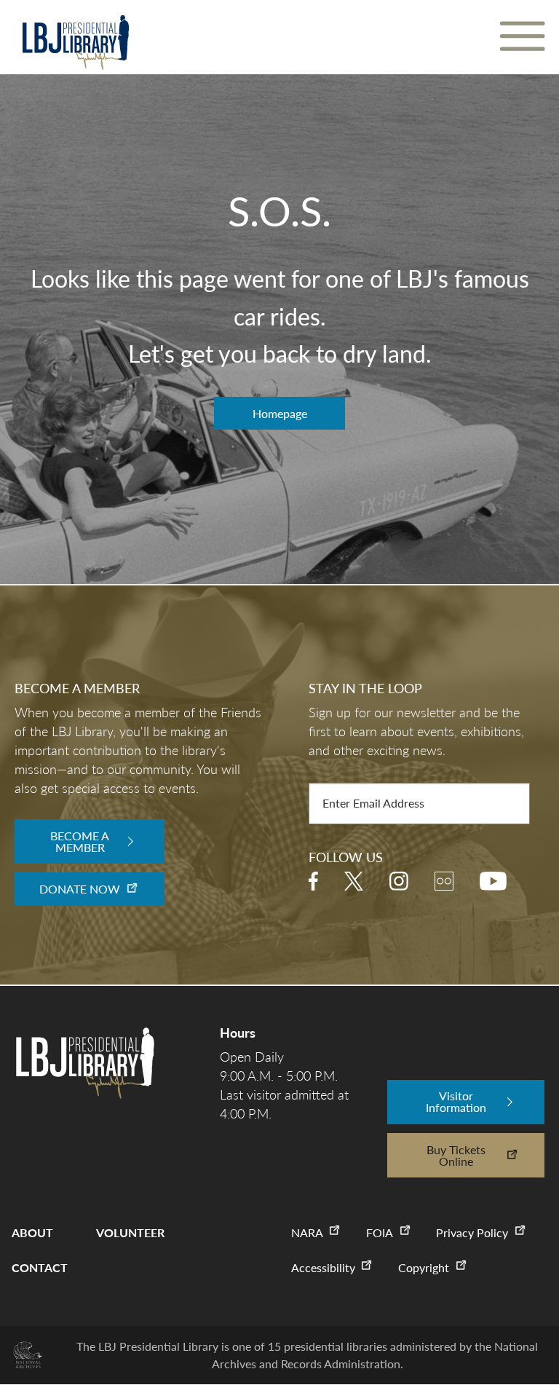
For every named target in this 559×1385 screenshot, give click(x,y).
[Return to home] (75, 42)
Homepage (280, 413)
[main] (279, 292)
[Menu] (522, 37)
